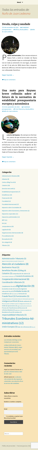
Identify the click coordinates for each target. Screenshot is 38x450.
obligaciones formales (25, 303)
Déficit (17, 29)
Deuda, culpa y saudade (16, 24)
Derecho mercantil (7, 188)
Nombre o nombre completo (12, 402)
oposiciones (12, 306)
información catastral (28, 299)
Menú (19, 2)
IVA (3, 223)
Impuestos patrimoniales (9, 217)
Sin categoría (6, 242)
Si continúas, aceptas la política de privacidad (13, 417)
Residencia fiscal (8, 312)
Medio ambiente (25, 301)
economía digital (21, 289)
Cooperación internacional (15, 279)
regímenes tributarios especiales (23, 310)
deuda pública (24, 29)
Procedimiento (6, 236)
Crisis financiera (20, 109)
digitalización (25, 286)
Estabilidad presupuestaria (10, 192)
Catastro (4, 185)
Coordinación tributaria (13, 282)
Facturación (15, 293)
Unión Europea (9, 326)
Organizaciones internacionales (11, 233)
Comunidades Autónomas (8, 276)
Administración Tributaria (14, 258)
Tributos (4, 245)
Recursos (23, 308)
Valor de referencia (24, 327)
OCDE (4, 306)
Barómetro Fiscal (10, 267)
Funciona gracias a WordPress (26, 446)
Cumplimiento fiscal (9, 286)
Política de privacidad (8, 446)
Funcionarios (22, 296)
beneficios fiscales (11, 270)
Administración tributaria (9, 176)
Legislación (5, 229)
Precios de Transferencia (10, 308)
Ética (33, 327)
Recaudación (6, 239)
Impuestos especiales (9, 214)
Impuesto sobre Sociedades (10, 207)
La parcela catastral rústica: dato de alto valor (13, 372)
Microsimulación (6, 303)
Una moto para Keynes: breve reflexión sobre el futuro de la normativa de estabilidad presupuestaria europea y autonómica (19, 97)
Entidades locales (21, 291)
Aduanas (4, 179)
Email (5, 409)
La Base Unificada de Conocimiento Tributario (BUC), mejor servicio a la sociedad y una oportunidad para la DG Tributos (13, 349)
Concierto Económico (24, 276)
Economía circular (8, 289)
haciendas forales (17, 299)
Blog (23, 270)
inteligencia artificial (10, 301)
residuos (18, 312)
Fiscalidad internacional (9, 204)
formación (23, 294)
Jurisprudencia (6, 226)
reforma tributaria (8, 310)
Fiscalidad (5, 201)
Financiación (5, 198)
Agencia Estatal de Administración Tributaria (13, 261)
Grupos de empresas (7, 299)
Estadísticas (5, 195)
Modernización (15, 303)
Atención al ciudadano (15, 264)
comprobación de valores (21, 273)
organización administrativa (24, 306)
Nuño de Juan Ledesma (16, 13)
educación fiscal (8, 291)
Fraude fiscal (8, 296)
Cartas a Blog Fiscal (8, 182)
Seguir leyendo (8, 75)
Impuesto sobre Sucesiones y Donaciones (15, 211)
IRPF (3, 220)
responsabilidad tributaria (14, 315)
